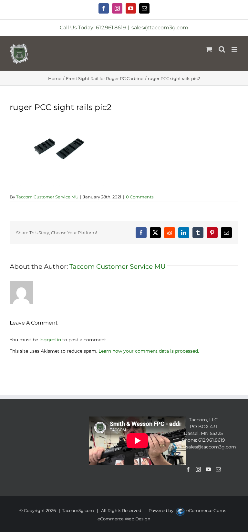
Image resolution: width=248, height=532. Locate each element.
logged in (50, 340)
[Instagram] (198, 469)
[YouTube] (208, 469)
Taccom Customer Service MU (47, 196)
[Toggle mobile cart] (209, 49)
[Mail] (218, 469)
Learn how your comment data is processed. (148, 351)
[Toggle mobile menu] (235, 49)
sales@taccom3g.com (159, 28)
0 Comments (139, 196)
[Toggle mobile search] (222, 49)
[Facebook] (188, 469)
